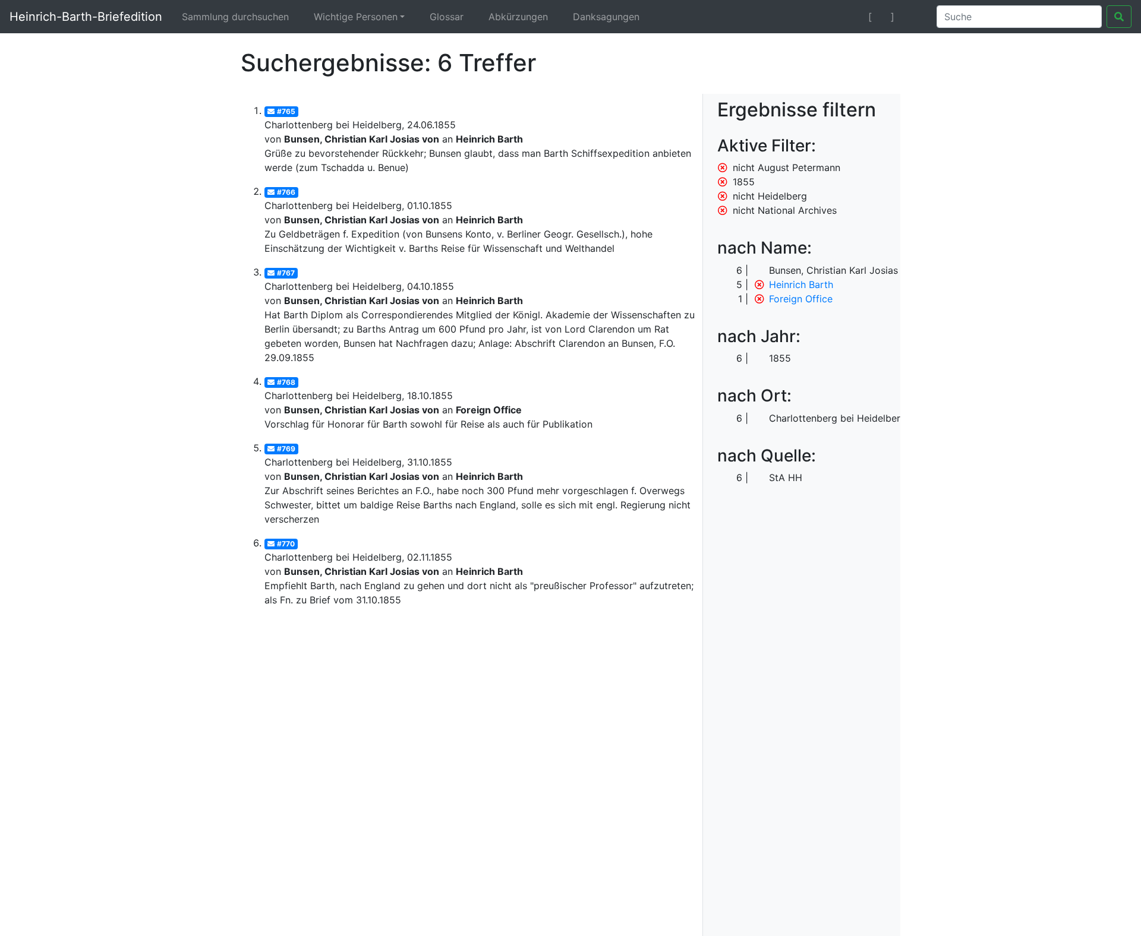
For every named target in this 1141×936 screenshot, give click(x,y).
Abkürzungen (518, 17)
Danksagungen (606, 17)
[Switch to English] (913, 17)
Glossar (447, 17)
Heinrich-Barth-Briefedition (86, 17)
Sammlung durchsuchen (235, 17)
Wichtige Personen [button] (356, 17)
